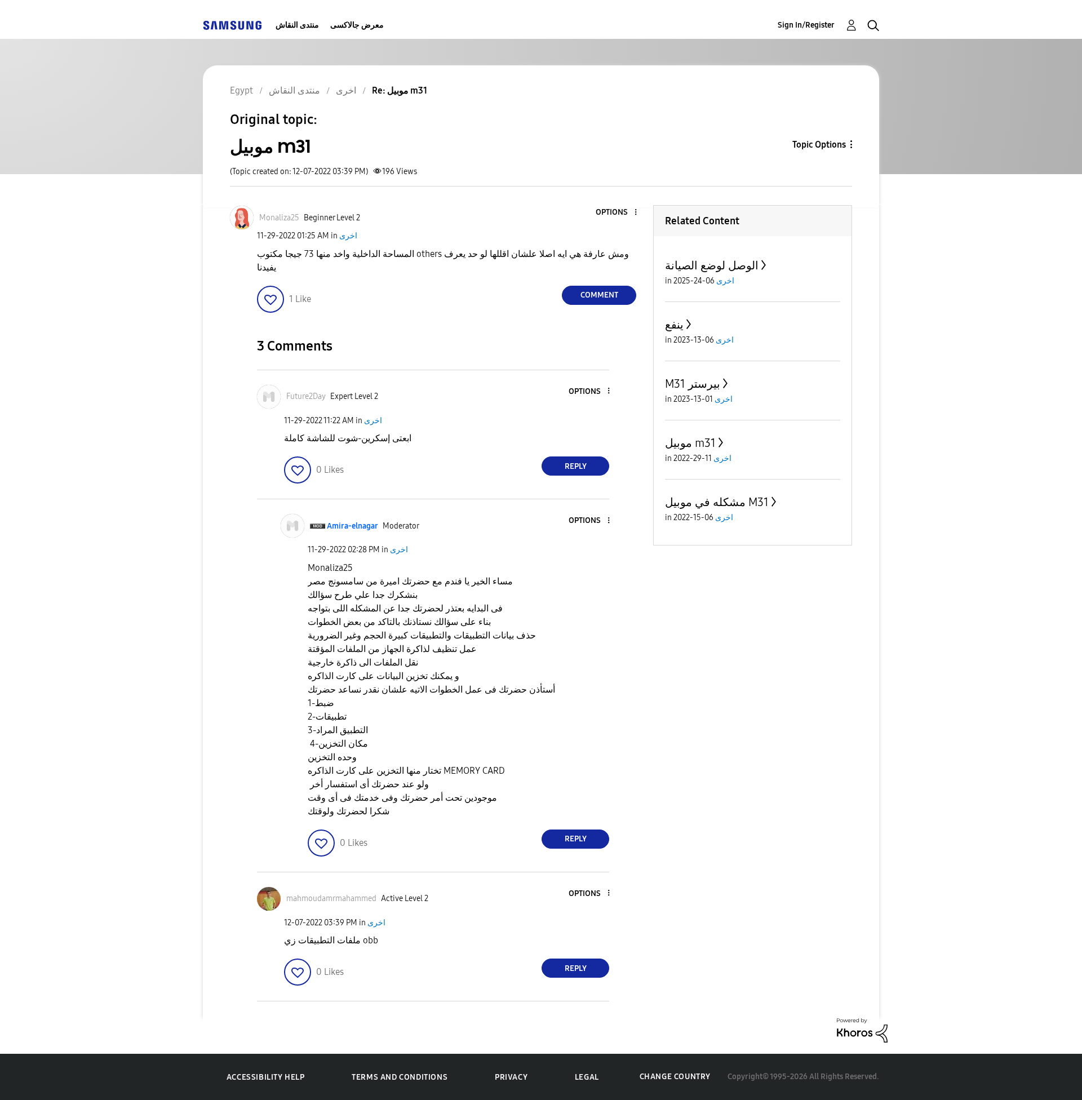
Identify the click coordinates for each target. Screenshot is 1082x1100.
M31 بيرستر (692, 384)
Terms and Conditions (399, 1077)
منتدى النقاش (297, 25)
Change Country (675, 1076)
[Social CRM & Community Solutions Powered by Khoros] (862, 1029)
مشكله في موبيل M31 (717, 502)
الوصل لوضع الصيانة (712, 265)
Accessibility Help (266, 1077)
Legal (587, 1077)
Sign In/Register (806, 25)
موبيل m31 (690, 443)
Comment (599, 295)
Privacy (511, 1077)
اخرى (348, 236)
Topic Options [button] (819, 144)
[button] (617, 212)
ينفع (674, 324)
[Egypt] (232, 25)
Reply (576, 466)
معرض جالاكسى (357, 25)
